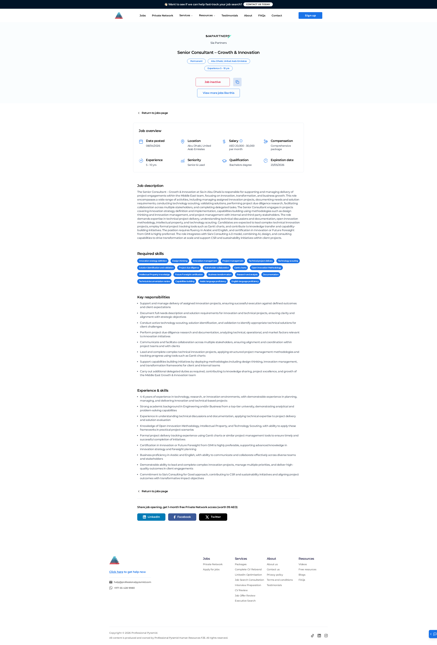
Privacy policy (275, 575)
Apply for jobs (211, 569)
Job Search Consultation (249, 580)
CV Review (241, 590)
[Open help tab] (433, 634)
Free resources (307, 569)
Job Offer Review (245, 595)
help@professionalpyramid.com (132, 582)
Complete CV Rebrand (248, 569)
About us (272, 564)
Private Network (162, 15)
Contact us (273, 569)
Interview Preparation (248, 585)
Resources (206, 15)
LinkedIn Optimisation (248, 575)
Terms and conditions (280, 580)
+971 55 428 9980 (124, 588)
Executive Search (245, 601)
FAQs (261, 15)
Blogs (302, 575)
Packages (240, 564)
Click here (116, 572)
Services (184, 15)
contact (277, 15)
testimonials (230, 15)
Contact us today (258, 4)
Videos (303, 564)
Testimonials (274, 585)
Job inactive (213, 82)
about (248, 15)
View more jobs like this (218, 93)
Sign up (310, 15)
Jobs (143, 15)
